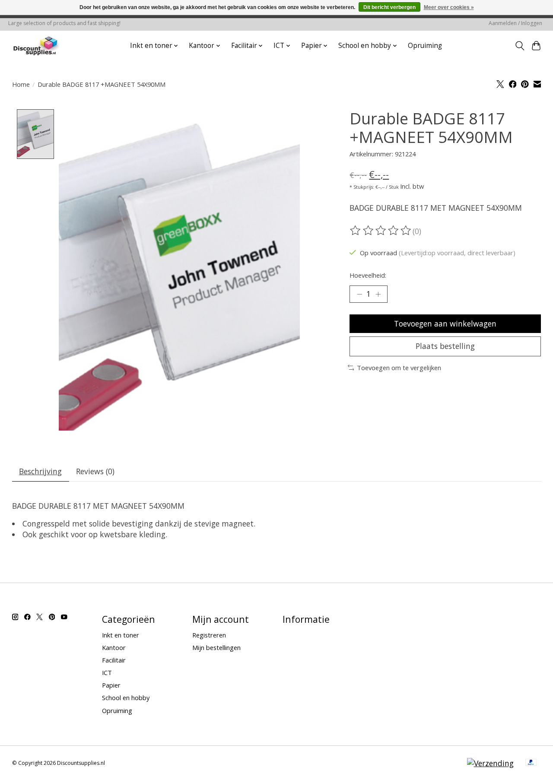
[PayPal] (531, 763)
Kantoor (114, 647)
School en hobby (125, 697)
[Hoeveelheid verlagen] (359, 294)
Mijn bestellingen (216, 647)
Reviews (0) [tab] (95, 471)
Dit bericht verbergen (389, 7)
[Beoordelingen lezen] (381, 230)
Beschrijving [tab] (40, 471)
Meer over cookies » (449, 7)
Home (21, 84)
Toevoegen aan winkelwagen (445, 323)
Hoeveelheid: (368, 275)
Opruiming (425, 45)
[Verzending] (490, 763)
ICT (107, 672)
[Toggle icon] (519, 46)
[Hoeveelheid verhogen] (378, 294)
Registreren (209, 635)
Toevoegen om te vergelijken (399, 367)
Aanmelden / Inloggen (515, 23)
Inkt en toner (120, 635)
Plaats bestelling (445, 346)
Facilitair (114, 660)
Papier (111, 685)
